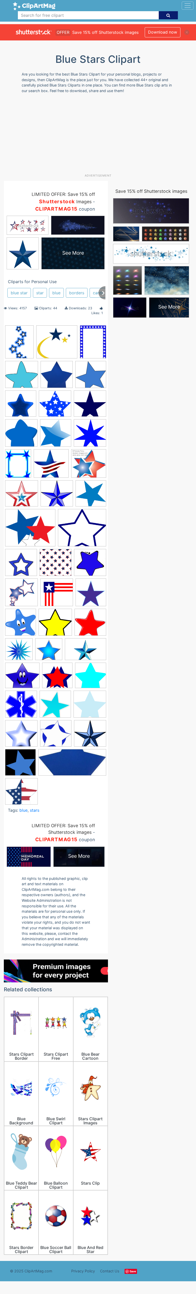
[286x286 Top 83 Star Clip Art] (55, 735)
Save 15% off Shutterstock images (151, 191)
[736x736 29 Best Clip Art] (21, 435)
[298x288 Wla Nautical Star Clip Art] (90, 735)
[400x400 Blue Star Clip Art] (91, 496)
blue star (19, 292)
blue (56, 292)
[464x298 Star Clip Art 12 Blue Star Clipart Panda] (85, 651)
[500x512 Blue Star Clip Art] (91, 376)
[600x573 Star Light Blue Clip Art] (90, 677)
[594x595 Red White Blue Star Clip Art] (90, 624)
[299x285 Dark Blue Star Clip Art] (90, 406)
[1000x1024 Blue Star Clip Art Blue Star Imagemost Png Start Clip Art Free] (20, 764)
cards (98, 292)
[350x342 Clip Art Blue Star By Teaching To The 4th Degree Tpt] (90, 564)
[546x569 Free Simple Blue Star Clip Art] (91, 594)
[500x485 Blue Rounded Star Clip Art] (21, 376)
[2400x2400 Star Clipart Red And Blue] (57, 678)
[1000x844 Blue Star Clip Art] (30, 530)
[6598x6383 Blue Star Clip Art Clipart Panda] (55, 406)
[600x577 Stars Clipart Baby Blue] (90, 706)
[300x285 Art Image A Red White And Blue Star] (21, 496)
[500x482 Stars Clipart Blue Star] (21, 735)
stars (34, 810)
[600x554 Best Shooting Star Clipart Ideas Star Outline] (56, 344)
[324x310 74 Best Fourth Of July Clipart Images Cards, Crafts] (51, 465)
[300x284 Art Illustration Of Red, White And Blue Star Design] (88, 465)
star (40, 292)
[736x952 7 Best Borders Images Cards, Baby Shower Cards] (18, 465)
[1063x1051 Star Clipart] (48, 651)
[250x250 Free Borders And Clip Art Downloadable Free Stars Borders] (57, 595)
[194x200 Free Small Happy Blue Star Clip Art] (20, 624)
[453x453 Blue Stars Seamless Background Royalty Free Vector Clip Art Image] (55, 564)
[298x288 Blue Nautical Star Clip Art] (57, 496)
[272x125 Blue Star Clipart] (72, 764)
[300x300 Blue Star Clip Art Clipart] (21, 564)
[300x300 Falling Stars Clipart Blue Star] (21, 595)
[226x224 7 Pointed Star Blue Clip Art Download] (90, 435)
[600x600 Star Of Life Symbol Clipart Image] (21, 706)
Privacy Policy (83, 1271)
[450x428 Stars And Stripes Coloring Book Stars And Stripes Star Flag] (21, 793)
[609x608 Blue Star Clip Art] (56, 377)
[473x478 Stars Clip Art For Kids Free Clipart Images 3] (55, 706)
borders (76, 292)
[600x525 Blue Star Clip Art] (82, 530)
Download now (162, 32)
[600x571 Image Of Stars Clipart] (55, 624)
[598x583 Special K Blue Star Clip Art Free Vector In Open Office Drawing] (18, 651)
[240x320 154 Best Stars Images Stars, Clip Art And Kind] (19, 344)
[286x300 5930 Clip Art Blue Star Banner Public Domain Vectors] (55, 435)
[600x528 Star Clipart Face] (22, 678)
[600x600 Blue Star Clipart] (20, 406)
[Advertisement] (100, 135)
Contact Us (109, 1271)
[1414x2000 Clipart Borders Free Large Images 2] (93, 344)
